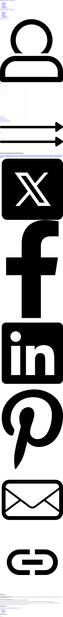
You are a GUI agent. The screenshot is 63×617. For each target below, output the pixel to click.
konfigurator (55, 155)
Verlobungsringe (50, 156)
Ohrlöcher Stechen (4, 611)
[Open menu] (0, 1)
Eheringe (37, 155)
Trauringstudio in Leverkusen (28, 156)
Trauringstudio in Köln (21, 156)
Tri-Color (47, 156)
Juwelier (50, 155)
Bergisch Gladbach (21, 155)
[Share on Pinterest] (32, 469)
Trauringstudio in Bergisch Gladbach (5, 156)
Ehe (34, 155)
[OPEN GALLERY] (13, 115)
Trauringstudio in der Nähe (14, 156)
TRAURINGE (15, 155)
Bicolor (28, 155)
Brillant (30, 155)
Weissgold (57, 156)
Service (3, 609)
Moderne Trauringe (60, 155)
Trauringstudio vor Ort (36, 156)
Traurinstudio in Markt (42, 156)
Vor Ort (54, 156)
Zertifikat (60, 156)
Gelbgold (41, 155)
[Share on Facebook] (32, 317)
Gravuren (3, 612)
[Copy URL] (32, 592)
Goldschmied (45, 155)
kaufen (53, 155)
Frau (39, 155)
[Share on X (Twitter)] (32, 219)
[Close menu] (0, 10)
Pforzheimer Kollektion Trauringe (7, 155)
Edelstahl (32, 155)
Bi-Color (25, 155)
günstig (48, 155)
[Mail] (32, 531)
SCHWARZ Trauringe (3, 118)
